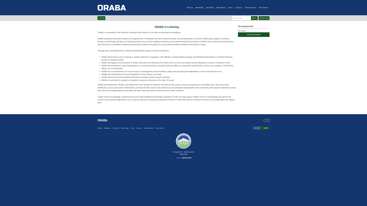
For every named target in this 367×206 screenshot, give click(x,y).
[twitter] (268, 120)
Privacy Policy (183, 154)
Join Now (101, 18)
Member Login (264, 18)
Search (254, 18)
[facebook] (264, 120)
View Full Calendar (254, 35)
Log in (266, 128)
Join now (257, 128)
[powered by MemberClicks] (183, 158)
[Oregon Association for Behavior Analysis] (111, 8)
